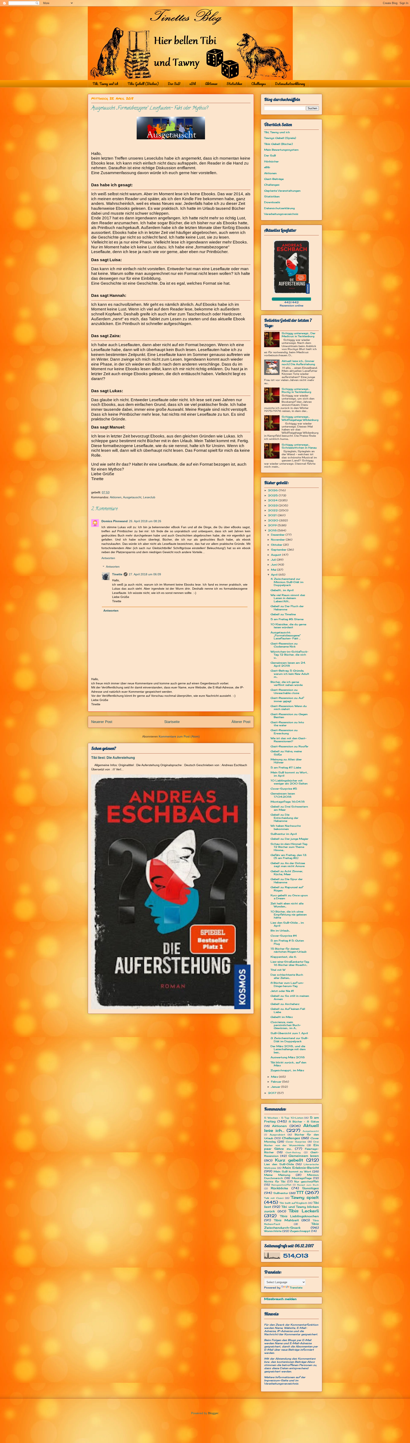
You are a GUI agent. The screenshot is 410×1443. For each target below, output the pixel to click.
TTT (299, 1192)
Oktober (277, 544)
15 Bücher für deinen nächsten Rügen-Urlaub (288, 950)
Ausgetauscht (132, 497)
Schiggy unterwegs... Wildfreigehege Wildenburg (300, 418)
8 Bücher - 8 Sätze (304, 1121)
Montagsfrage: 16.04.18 (288, 801)
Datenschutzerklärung (290, 83)
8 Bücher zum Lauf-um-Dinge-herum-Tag (287, 984)
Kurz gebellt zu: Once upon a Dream (289, 897)
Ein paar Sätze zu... (291, 1146)
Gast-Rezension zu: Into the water (287, 724)
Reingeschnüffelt (281, 1185)
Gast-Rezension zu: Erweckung (284, 732)
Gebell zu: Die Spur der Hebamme (287, 880)
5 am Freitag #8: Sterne (287, 619)
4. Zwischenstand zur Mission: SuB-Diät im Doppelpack (287, 582)
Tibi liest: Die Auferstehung (113, 757)
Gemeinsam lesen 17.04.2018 (283, 795)
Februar (276, 1081)
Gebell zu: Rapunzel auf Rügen (287, 889)
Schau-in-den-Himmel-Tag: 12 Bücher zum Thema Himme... (289, 847)
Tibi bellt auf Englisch (293, 1202)
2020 (273, 520)
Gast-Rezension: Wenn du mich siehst (289, 707)
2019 (273, 525)
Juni (274, 564)
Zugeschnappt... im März (287, 1070)
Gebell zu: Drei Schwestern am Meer (289, 808)
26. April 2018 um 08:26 (145, 521)
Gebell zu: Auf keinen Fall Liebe (288, 1010)
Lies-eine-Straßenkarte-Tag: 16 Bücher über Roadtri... (290, 963)
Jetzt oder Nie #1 (282, 991)
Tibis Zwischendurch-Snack (291, 1225)
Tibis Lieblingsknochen (299, 1216)
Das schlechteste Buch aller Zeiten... (287, 976)
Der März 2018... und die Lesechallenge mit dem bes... (288, 1049)
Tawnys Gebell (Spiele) (280, 138)
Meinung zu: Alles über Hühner (286, 761)
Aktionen (211, 83)
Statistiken (234, 83)
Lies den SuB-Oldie (279, 1164)
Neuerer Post (101, 722)
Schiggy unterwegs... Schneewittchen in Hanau (299, 446)
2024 (273, 500)
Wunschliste (272, 1231)
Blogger (213, 1413)
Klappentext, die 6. (284, 956)
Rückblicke (279, 1188)
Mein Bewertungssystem (281, 149)
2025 (273, 495)
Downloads (272, 202)
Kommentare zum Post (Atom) (179, 736)
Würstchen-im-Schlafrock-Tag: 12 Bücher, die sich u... (289, 654)
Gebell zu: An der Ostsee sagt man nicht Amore (288, 864)
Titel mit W (278, 969)
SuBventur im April (284, 833)
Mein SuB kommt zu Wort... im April (289, 774)
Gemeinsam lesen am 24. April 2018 (288, 664)
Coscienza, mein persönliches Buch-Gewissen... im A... (286, 1025)
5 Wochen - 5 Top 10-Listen (283, 1117)
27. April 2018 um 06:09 (145, 574)
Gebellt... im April (282, 590)
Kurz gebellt (289, 1160)
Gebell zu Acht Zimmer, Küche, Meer (287, 873)
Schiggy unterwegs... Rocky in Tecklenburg (296, 390)
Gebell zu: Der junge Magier (289, 838)
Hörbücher (271, 161)
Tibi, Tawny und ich (105, 83)
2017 (272, 1093)
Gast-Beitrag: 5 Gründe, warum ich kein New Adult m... (290, 673)
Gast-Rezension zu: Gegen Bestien (289, 716)
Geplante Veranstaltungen (282, 190)
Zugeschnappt (300, 1231)
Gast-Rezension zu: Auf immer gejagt (287, 699)
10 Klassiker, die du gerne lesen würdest (288, 626)
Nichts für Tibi (274, 1181)
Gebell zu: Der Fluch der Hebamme (287, 608)
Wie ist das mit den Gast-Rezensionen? (288, 740)
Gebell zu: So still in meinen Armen (290, 997)
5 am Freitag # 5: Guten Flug (287, 942)
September (279, 549)
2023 (273, 505)
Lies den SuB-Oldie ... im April (287, 924)
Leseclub (149, 497)
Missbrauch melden (280, 1299)
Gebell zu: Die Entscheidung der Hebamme (284, 817)
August (276, 554)
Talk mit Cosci (274, 1198)
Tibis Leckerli (304, 1210)
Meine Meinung (277, 1174)
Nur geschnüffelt (306, 1181)
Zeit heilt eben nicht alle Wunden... (287, 905)
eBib (192, 83)
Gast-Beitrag (293, 1152)
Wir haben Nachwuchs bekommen (286, 827)
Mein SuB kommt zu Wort (292, 1171)
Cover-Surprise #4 (284, 935)
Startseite (172, 722)
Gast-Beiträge (274, 179)
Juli (274, 559)
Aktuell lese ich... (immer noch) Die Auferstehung (298, 362)
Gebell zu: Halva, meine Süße (286, 753)
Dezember (278, 534)
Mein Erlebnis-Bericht (301, 1167)
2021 (273, 515)
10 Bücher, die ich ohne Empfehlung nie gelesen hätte (289, 914)
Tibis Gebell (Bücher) (143, 83)
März (275, 1076)
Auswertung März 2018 (288, 1057)
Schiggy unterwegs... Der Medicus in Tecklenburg (298, 335)
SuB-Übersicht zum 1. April (289, 1033)
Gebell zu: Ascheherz (285, 1004)
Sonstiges (310, 1188)
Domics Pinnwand (114, 521)
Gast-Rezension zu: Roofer (289, 746)
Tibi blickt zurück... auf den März (288, 1064)
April (274, 574)
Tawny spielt (305, 1197)
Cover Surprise (296, 1141)
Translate (296, 1287)
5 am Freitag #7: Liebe (286, 767)
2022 (273, 510)
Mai (274, 569)
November (278, 539)
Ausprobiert (277, 1134)
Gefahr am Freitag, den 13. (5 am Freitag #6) (289, 856)
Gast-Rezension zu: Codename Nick (284, 645)
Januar (276, 1086)
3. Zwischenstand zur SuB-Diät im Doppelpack (289, 1039)
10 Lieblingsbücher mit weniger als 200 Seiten (289, 782)
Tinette (117, 574)
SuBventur (280, 1193)
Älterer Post (240, 722)
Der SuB (174, 83)
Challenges (258, 83)
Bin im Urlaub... (280, 930)
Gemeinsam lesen (303, 1155)
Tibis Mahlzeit (286, 1220)
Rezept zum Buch (308, 1185)
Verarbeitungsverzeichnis (281, 214)
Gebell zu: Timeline (283, 614)
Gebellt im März (282, 1017)
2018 (272, 530)
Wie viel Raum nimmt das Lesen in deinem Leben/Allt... (288, 598)
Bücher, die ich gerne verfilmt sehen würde (287, 683)
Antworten (108, 558)
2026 (273, 490)
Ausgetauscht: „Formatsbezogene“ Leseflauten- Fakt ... (286, 635)
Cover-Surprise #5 (284, 788)
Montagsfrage (302, 1178)
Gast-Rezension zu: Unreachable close (285, 691)
